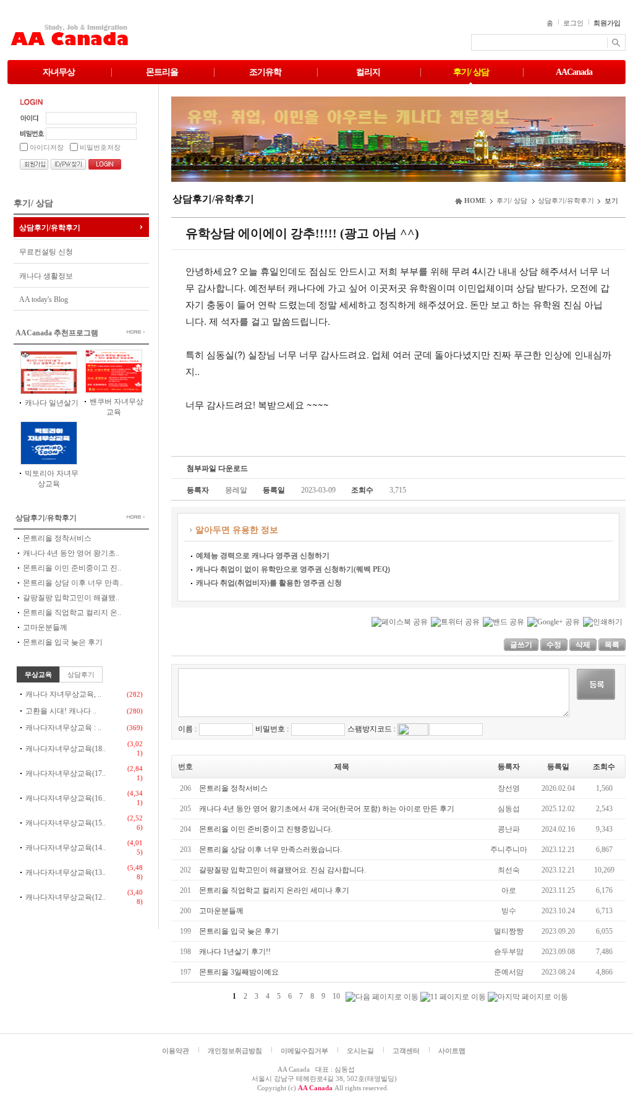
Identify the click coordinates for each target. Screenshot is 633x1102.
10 (336, 996)
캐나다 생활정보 (46, 276)
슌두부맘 (509, 951)
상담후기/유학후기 (49, 227)
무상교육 (38, 674)
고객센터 (406, 1050)
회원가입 (607, 23)
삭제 (583, 644)
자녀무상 (59, 72)
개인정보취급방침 (235, 1050)
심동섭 (509, 808)
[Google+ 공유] (553, 621)
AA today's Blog (43, 299)
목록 (612, 644)
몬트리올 (162, 72)
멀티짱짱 (509, 931)
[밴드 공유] (503, 621)
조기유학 (265, 72)
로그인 (573, 23)
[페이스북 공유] (400, 621)
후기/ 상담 (471, 72)
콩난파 (509, 829)
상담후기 (81, 674)
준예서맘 (509, 972)
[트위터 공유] (455, 621)
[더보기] (126, 332)
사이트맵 (451, 1050)
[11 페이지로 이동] (453, 997)
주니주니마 (508, 849)
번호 (185, 766)
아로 (508, 890)
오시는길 (360, 1050)
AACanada (574, 72)
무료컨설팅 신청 (46, 252)
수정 (553, 644)
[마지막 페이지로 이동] (528, 997)
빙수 (508, 910)
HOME (475, 200)
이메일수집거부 (304, 1050)
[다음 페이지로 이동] (382, 997)
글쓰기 (521, 644)
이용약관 (175, 1050)
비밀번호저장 (100, 147)
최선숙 (509, 870)
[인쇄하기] (602, 621)
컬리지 (368, 72)
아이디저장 (47, 147)
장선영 (509, 788)
